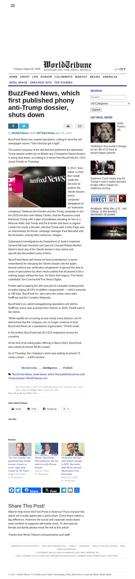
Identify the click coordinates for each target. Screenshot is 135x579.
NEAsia (95, 76)
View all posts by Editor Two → (24, 393)
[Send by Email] (80, 126)
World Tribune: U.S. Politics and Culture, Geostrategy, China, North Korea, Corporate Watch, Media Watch (63, 574)
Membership (29, 368)
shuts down (39, 374)
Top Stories (63, 82)
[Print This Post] (68, 126)
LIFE (35, 76)
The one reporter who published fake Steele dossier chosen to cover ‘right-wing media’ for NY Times (19, 464)
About (25, 76)
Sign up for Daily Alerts (105, 546)
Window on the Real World (25, 546)
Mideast (81, 76)
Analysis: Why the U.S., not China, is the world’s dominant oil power (108, 211)
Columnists (63, 76)
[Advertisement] (67, 36)
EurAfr (46, 76)
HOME (13, 76)
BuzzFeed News (22, 374)
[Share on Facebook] (13, 126)
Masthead (84, 546)
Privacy (73, 546)
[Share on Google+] (35, 126)
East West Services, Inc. (54, 546)
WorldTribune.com (36, 378)
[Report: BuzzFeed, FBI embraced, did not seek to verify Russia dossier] (46, 449)
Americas (110, 76)
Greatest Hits (41, 82)
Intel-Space (18, 82)
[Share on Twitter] (24, 126)
